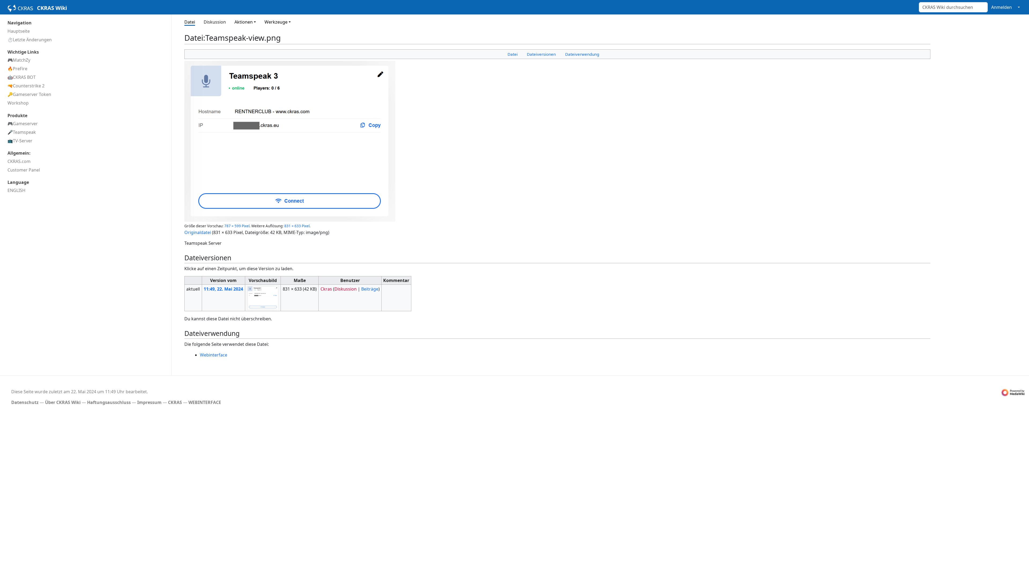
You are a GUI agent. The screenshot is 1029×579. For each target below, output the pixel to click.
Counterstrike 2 (28, 86)
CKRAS (175, 402)
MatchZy (21, 60)
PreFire (20, 69)
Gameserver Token (32, 94)
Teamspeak (24, 132)
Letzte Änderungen (32, 40)
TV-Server (22, 141)
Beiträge (369, 289)
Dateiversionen (541, 54)
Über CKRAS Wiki (63, 402)
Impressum (149, 402)
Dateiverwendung (582, 54)
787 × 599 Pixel (236, 226)
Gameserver (25, 124)
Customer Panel (24, 170)
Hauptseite (19, 31)
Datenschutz (25, 402)
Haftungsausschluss (109, 402)
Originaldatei (197, 232)
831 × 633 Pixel (297, 226)
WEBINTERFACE (204, 402)
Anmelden (1001, 7)
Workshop (18, 103)
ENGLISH (16, 190)
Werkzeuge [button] (276, 22)
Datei (189, 22)
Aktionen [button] (243, 22)
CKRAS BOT (24, 77)
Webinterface (213, 355)
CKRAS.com (19, 161)
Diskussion (215, 22)
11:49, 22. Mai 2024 (223, 289)
